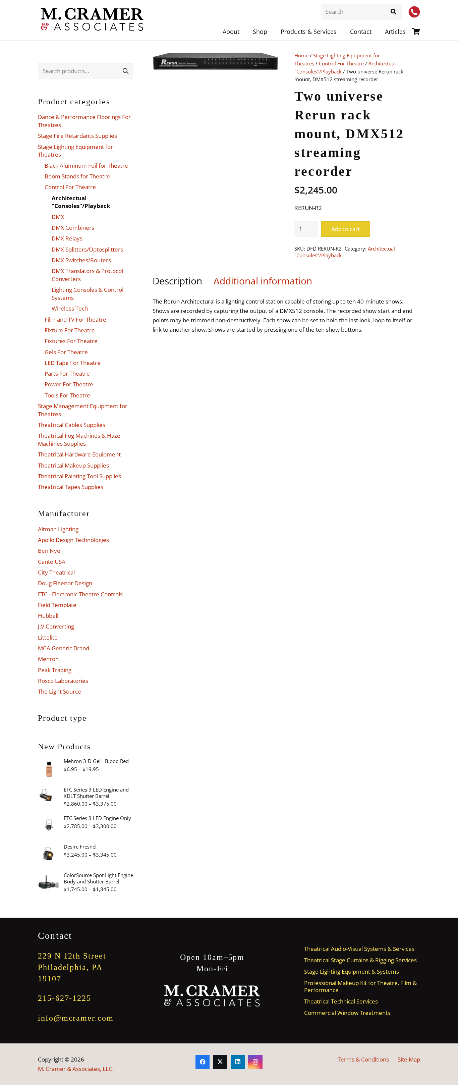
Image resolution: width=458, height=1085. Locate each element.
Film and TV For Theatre (75, 319)
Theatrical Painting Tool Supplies (79, 476)
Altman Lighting (58, 529)
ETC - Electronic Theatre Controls (80, 594)
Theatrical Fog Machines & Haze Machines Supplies (79, 439)
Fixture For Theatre (70, 330)
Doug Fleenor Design (65, 583)
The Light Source (59, 691)
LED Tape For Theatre (73, 363)
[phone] (414, 12)
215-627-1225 (64, 998)
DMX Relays (67, 238)
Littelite (48, 637)
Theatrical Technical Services (341, 1001)
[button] (342, 31)
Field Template (57, 605)
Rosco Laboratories (63, 681)
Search (125, 71)
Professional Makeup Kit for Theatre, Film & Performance (360, 986)
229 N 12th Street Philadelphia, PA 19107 (72, 967)
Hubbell (48, 615)
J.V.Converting (56, 626)
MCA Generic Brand (63, 648)
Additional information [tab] (263, 280)
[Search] (394, 12)
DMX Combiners (73, 227)
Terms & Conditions (363, 1059)
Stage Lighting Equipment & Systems (351, 971)
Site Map (409, 1059)
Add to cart (345, 229)
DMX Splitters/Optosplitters (87, 249)
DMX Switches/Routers (81, 260)
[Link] (416, 31)
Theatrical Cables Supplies (71, 425)
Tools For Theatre (67, 395)
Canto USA (51, 561)
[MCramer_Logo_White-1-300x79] (212, 996)
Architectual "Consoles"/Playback (81, 202)
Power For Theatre (69, 384)
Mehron (48, 659)
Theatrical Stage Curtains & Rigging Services (360, 960)
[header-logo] (92, 20)
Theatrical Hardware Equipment (79, 454)
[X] (220, 1062)
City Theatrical (56, 572)
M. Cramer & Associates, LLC (75, 1069)
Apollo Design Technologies (73, 540)
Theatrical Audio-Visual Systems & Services (359, 949)
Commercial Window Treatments (347, 1013)
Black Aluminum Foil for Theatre (86, 165)
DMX (58, 217)
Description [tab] (177, 280)
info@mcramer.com (76, 1018)
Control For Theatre (341, 63)
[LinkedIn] (238, 1062)
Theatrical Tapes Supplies (70, 487)
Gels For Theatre (66, 352)
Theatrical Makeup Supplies (73, 465)
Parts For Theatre (67, 373)
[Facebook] (202, 1062)
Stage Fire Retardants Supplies (77, 136)
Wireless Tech (70, 308)
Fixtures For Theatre (71, 341)
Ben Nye (49, 550)
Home (301, 55)
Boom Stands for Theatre (77, 176)
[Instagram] (255, 1062)
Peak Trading (54, 670)
